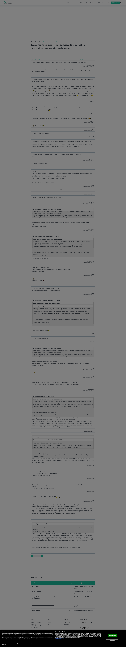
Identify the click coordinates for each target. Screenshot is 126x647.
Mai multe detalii (16, 635)
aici (33, 640)
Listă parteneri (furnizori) (59, 638)
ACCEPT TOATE (112, 635)
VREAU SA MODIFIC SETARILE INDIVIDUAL (112, 640)
